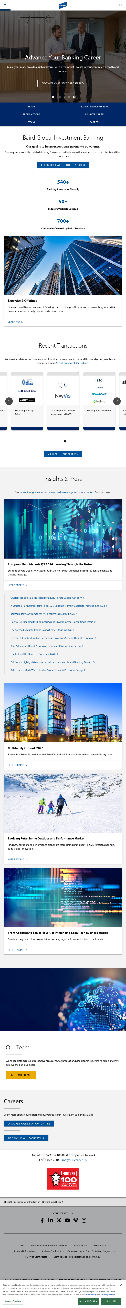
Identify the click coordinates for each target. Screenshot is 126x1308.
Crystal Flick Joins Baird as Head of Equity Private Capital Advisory (46, 597)
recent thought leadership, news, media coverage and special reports (57, 492)
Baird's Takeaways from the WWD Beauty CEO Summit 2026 (42, 613)
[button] (5, 5)
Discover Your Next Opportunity (63, 83)
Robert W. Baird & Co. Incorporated (29, 1279)
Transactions (31, 114)
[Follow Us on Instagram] (84, 1220)
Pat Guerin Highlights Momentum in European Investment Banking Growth (51, 662)
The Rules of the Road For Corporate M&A (33, 654)
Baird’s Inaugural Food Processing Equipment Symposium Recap (45, 646)
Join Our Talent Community (26, 1137)
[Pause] (53, 97)
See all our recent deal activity (72, 363)
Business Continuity (51, 1251)
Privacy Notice (108, 1294)
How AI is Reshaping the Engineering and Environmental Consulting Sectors (51, 621)
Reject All (110, 1301)
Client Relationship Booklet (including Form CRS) (77, 1256)
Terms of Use (99, 1245)
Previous (9, 401)
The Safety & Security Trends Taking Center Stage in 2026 (41, 629)
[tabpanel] (27, 401)
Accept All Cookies (88, 1301)
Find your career (72, 1160)
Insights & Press (95, 114)
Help (22, 1245)
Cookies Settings (13, 1301)
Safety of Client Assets (36, 1256)
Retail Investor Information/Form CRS (49, 1245)
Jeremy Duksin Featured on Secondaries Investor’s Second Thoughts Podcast (52, 638)
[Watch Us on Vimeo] (76, 1220)
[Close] (120, 1285)
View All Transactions (63, 454)
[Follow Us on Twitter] (59, 1220)
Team (31, 122)
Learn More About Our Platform (63, 165)
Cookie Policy (89, 1294)
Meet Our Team (20, 1075)
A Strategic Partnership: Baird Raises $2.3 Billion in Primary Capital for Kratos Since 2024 (57, 605)
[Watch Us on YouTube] (67, 1220)
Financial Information (24, 1251)
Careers (95, 122)
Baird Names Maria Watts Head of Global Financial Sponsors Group (46, 670)
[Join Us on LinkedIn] (50, 1220)
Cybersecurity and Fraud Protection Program (89, 1251)
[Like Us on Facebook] (42, 1220)
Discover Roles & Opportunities (29, 1123)
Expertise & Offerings (94, 106)
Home (31, 106)
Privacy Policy (80, 1245)
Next (117, 401)
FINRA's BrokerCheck (51, 1201)
